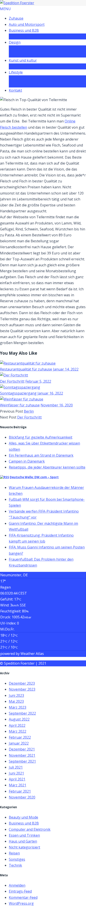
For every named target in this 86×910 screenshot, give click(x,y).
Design (15, 42)
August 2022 (19, 719)
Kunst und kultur (23, 60)
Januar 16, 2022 (50, 393)
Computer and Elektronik (29, 829)
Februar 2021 (20, 791)
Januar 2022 (19, 743)
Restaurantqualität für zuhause (26, 369)
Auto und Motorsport (27, 24)
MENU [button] (5, 8)
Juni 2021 (16, 773)
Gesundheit (29, 84)
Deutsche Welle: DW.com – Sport (34, 477)
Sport (54, 84)
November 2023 (22, 689)
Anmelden (17, 885)
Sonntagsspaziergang (18, 393)
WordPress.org (21, 903)
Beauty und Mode (23, 48)
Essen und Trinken (24, 78)
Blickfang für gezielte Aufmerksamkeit (40, 437)
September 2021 (22, 761)
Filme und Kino (21, 66)
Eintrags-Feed (20, 891)
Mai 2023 (16, 701)
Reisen (44, 84)
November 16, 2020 (57, 405)
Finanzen (56, 36)
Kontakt (15, 90)
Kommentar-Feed (23, 897)
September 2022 (22, 713)
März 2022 (17, 731)
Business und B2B (24, 30)
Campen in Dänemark (27, 461)
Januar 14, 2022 (66, 369)
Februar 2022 (20, 737)
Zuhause (16, 18)
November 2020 (22, 797)
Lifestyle (16, 72)
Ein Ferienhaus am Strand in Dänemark (41, 455)
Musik (38, 66)
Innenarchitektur (34, 54)
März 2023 (17, 707)
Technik (15, 865)
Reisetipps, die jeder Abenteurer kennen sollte (47, 467)
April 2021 (17, 779)
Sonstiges (17, 859)
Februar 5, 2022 (38, 381)
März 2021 (17, 785)
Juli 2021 (16, 767)
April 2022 (17, 725)
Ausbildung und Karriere (29, 36)
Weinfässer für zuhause (20, 405)
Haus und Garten (23, 841)
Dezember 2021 (22, 749)
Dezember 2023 (22, 683)
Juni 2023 (16, 695)
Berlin (29, 411)
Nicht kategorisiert (24, 847)
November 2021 (22, 755)
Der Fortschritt (12, 381)
